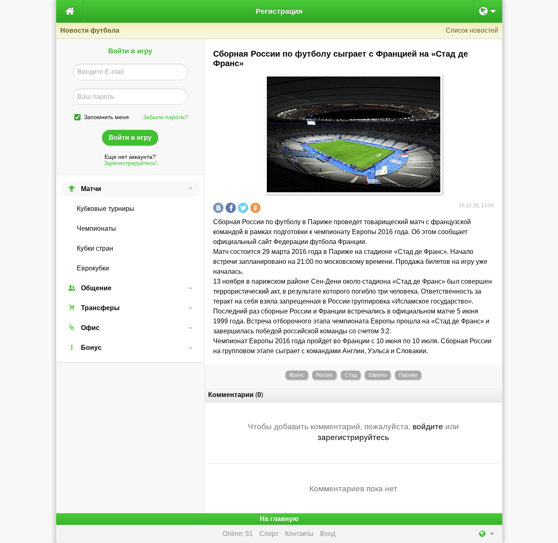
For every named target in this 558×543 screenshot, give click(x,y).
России (324, 375)
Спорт (268, 533)
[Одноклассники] (256, 208)
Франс (296, 375)
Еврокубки (93, 268)
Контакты (299, 533)
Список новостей (472, 30)
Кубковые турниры (105, 208)
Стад (351, 375)
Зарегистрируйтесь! (130, 163)
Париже (408, 375)
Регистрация (279, 11)
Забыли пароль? (165, 117)
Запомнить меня (106, 117)
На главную (279, 518)
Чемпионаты (96, 228)
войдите (428, 426)
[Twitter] (244, 208)
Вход (327, 533)
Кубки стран (95, 248)
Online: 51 (238, 533)
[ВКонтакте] (219, 208)
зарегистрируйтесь (353, 437)
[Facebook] (232, 208)
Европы (378, 375)
